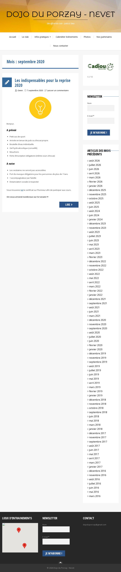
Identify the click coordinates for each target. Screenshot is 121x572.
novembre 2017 (97, 437)
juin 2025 (94, 206)
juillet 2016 (95, 483)
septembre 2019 (98, 362)
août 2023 (94, 232)
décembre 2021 (97, 299)
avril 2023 (94, 248)
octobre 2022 (96, 269)
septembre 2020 (98, 328)
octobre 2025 (96, 198)
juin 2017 (94, 450)
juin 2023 (94, 240)
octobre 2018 (96, 408)
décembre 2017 (97, 433)
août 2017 (94, 445)
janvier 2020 (95, 349)
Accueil (12, 36)
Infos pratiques (42, 36)
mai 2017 (94, 454)
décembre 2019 (97, 353)
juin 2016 (94, 487)
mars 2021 (94, 315)
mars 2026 (94, 177)
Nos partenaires (104, 36)
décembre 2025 (97, 190)
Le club (25, 36)
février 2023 (95, 257)
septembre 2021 (98, 303)
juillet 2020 (95, 336)
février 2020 (95, 345)
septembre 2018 (98, 412)
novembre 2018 (97, 403)
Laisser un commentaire (58, 90)
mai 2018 (94, 420)
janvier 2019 (95, 395)
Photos (87, 36)
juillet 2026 (95, 165)
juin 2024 (94, 215)
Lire (67, 205)
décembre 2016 (97, 470)
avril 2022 (94, 282)
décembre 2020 (97, 320)
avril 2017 (94, 458)
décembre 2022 (97, 261)
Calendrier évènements (67, 36)
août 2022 (94, 274)
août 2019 (94, 366)
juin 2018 (94, 416)
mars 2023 (94, 253)
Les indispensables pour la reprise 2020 (42, 83)
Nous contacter (60, 45)
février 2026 (95, 181)
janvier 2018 (95, 429)
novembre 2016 (97, 475)
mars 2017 (94, 462)
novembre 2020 (97, 324)
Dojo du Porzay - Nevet (60, 14)
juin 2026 (94, 169)
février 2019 (95, 391)
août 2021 (94, 307)
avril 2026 (94, 173)
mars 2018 (94, 424)
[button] (112, 67)
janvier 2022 (95, 294)
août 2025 (94, 202)
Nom (89, 103)
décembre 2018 (97, 399)
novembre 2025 (97, 194)
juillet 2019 (95, 370)
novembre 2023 (97, 227)
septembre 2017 (98, 441)
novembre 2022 (97, 265)
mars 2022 (94, 286)
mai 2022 (94, 278)
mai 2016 (94, 491)
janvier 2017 (95, 466)
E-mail (90, 116)
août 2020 (94, 332)
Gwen (20, 90)
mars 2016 (94, 496)
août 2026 (94, 160)
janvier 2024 (95, 219)
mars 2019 (94, 387)
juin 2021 (94, 311)
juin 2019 (94, 374)
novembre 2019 (97, 357)
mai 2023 (94, 244)
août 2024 (94, 211)
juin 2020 (94, 341)
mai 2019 (94, 378)
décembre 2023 (97, 223)
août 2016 (94, 479)
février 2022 (95, 290)
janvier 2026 (95, 186)
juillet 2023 (95, 236)
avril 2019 (94, 382)
